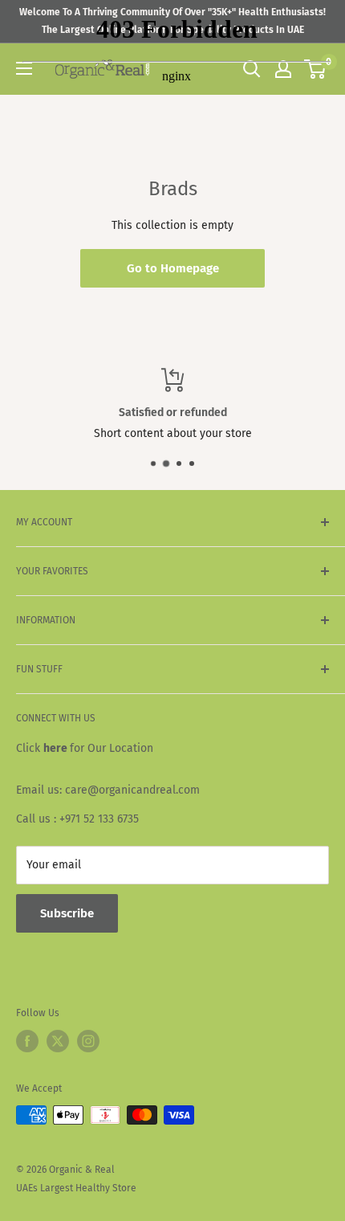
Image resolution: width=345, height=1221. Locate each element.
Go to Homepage (173, 268)
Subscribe (67, 913)
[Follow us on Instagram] (88, 1041)
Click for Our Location (84, 748)
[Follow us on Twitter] (58, 1041)
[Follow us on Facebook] (27, 1041)
